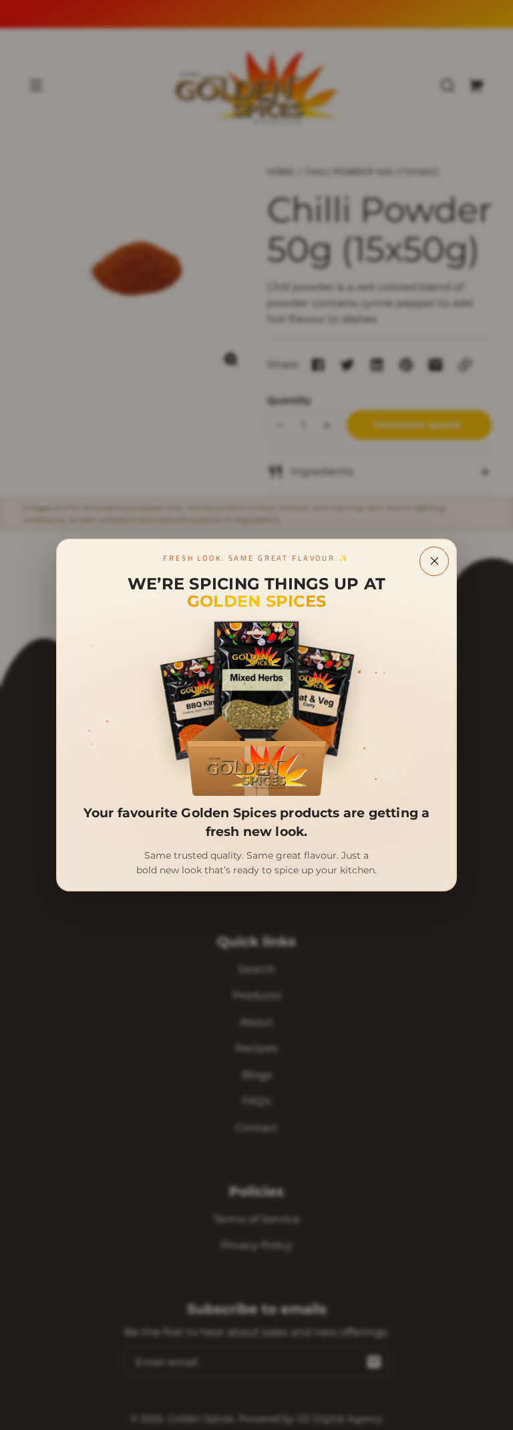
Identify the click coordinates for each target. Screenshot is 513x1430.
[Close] (434, 561)
